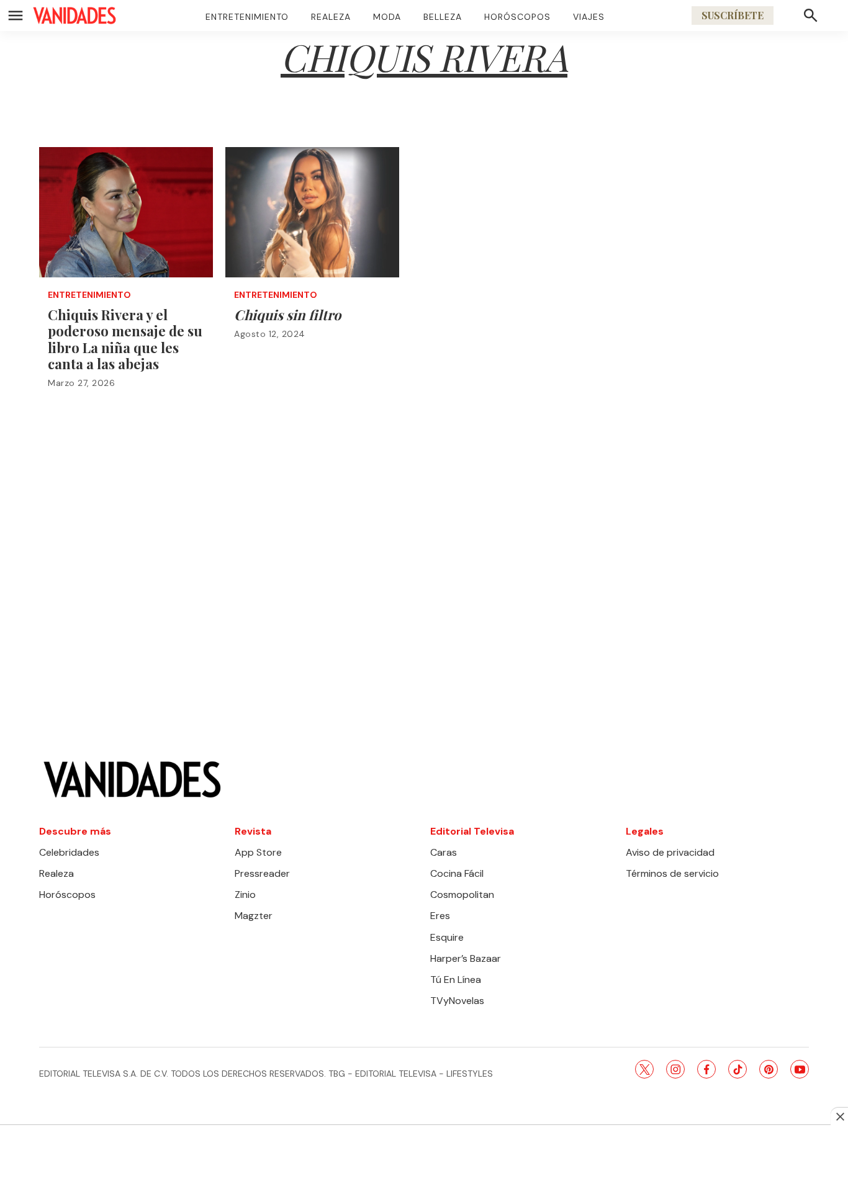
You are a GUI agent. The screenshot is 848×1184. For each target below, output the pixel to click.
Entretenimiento (247, 16)
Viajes (589, 16)
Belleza (442, 16)
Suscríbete (732, 15)
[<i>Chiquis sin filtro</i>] (312, 212)
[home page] (74, 15)
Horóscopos (517, 16)
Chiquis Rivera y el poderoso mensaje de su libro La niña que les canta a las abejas (125, 339)
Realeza (331, 16)
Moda (387, 16)
